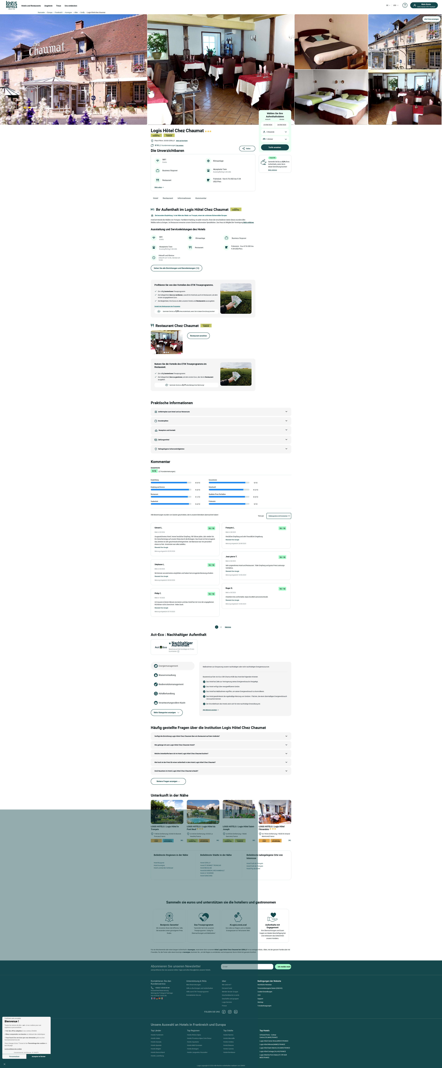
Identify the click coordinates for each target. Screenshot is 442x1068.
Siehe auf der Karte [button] (182, 141)
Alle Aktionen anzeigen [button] (210, 710)
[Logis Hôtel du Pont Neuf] (203, 812)
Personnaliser (14, 1056)
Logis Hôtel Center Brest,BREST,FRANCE (274, 1041)
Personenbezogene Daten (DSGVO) (269, 988)
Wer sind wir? (226, 984)
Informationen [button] (184, 198)
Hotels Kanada (156, 1042)
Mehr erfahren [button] (248, 222)
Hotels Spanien (156, 1045)
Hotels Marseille (229, 1038)
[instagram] (230, 1012)
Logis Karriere (227, 1002)
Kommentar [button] (200, 198)
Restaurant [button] (168, 198)
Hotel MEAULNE (206, 868)
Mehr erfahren (272, 170)
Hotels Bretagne (193, 1049)
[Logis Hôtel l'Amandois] (275, 812)
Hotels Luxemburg (157, 1056)
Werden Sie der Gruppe (230, 992)
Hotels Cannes (228, 1049)
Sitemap (260, 1002)
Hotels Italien (155, 1038)
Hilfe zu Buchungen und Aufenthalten (199, 988)
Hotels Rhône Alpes (194, 1035)
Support (260, 999)
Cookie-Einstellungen (264, 992)
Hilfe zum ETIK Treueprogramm (197, 992)
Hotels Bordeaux (229, 1052)
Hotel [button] (155, 198)
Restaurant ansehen (198, 335)
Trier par (261, 516)
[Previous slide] (154, 342)
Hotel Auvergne (159, 865)
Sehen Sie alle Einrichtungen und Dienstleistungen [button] (176, 268)
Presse (224, 1006)
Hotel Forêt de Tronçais (255, 863)
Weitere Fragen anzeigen (167, 781)
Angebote (48, 5)
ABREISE (281, 119)
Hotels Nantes (228, 1035)
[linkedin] (236, 1012)
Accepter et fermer (38, 1056)
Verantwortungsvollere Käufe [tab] (172, 702)
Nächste (226, 627)
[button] (4, 1064)
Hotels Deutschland (158, 1052)
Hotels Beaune (228, 1045)
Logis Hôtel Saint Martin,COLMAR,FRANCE (275, 1048)
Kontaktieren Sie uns (193, 995)
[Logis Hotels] (11, 5)
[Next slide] (179, 342)
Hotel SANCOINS (206, 876)
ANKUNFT (267, 119)
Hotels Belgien (156, 1049)
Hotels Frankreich (157, 1035)
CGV (259, 995)
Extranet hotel (227, 988)
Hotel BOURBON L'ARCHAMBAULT (212, 870)
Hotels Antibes (228, 1042)
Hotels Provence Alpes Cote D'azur (199, 1038)
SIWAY (242, 1065)
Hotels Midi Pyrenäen (194, 1045)
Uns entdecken (71, 5)
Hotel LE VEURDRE (207, 873)
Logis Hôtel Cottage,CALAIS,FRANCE (273, 1051)
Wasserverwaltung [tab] (167, 675)
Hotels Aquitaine (193, 1042)
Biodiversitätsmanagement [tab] (171, 684)
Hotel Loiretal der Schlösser (163, 868)
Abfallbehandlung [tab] (167, 693)
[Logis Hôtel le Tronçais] (167, 812)
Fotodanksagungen (264, 1006)
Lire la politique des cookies (13, 1049)
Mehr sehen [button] (158, 187)
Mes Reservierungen (193, 984)
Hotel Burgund (159, 863)
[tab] (164, 352)
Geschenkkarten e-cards (230, 995)
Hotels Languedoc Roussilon (197, 1052)
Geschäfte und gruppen (230, 999)
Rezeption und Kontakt (167, 430)
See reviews (179, 145)
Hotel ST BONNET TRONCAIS (210, 865)
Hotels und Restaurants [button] (31, 5)
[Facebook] (224, 1012)
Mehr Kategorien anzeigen (165, 712)
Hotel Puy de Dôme (253, 868)
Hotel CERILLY (205, 863)
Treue (58, 5)
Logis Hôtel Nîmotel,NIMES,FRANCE (272, 1044)
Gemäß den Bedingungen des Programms (167, 306)
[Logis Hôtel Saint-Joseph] (239, 809)
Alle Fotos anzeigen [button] (431, 19)
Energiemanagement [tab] (168, 665)
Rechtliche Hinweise (264, 984)
